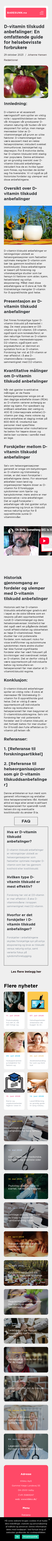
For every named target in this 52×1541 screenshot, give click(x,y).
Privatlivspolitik (30, 1537)
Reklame (26, 1515)
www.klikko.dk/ (29, 1499)
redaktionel (11, 60)
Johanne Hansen (37, 54)
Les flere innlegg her (26, 971)
